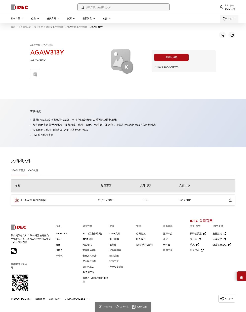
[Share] (222, 35)
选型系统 (114, 255)
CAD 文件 (114, 233)
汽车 (58, 239)
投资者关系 (196, 233)
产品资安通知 (116, 266)
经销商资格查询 (144, 244)
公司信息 (141, 233)
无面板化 (87, 244)
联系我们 (141, 239)
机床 (58, 244)
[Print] (231, 35)
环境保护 (217, 239)
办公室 (193, 239)
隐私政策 (40, 298)
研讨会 (166, 244)
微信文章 (168, 250)
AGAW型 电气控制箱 (76, 27)
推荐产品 (168, 233)
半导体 (59, 255)
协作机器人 (88, 266)
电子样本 (114, 239)
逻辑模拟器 (115, 250)
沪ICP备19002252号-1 (77, 298)
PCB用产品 (88, 272)
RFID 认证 (88, 239)
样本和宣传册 (19, 170)
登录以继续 (171, 57)
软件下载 (114, 261)
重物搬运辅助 (90, 250)
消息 (165, 239)
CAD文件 (33, 170)
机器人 (59, 250)
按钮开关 (38, 27)
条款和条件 (55, 298)
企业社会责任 (220, 244)
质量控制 (217, 233)
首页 (13, 27)
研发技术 (194, 250)
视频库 (112, 244)
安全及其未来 (90, 255)
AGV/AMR (61, 233)
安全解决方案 (90, 261)
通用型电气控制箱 (54, 27)
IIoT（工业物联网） (93, 233)
